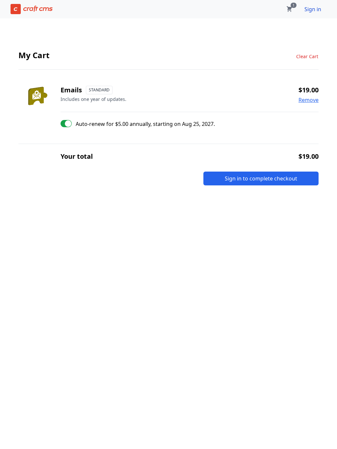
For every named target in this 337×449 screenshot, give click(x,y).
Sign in (312, 9)
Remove (308, 100)
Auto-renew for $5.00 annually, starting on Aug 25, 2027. (145, 124)
